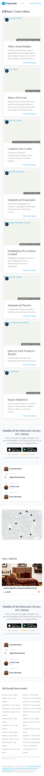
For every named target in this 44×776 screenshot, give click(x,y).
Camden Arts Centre (20, 148)
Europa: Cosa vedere (10, 695)
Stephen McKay (25, 244)
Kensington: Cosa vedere (11, 708)
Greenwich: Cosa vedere (32, 708)
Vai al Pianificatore (35, 3)
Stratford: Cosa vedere (31, 705)
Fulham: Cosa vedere (10, 732)
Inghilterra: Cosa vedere (11, 705)
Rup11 (28, 91)
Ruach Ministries (18, 399)
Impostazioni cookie (7, 770)
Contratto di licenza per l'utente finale (13, 768)
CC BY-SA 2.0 (35, 244)
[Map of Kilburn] (22, 525)
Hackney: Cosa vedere (31, 702)
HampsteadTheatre (24, 298)
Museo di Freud (17, 97)
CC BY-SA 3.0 (35, 91)
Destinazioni (31, 766)
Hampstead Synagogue (21, 199)
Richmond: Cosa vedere (32, 698)
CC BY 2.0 (36, 193)
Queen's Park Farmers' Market (21, 352)
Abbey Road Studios (19, 46)
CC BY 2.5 (36, 40)
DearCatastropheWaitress (24, 40)
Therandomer (26, 344)
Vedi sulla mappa (29, 63)
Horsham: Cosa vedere (31, 739)
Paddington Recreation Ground (22, 252)
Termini (38, 766)
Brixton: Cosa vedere (31, 695)
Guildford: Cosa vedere (31, 736)
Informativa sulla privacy (32, 768)
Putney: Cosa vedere (10, 736)
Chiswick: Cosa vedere (10, 739)
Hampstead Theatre (20, 305)
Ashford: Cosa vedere (31, 719)
